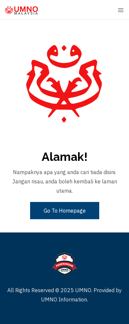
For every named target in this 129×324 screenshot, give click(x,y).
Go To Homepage (65, 210)
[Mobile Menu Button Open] (120, 10)
